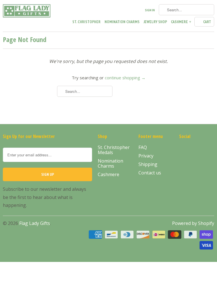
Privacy (145, 156)
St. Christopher (86, 21)
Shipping (147, 164)
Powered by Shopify (193, 223)
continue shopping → (125, 77)
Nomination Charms (122, 21)
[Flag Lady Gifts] (27, 11)
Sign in (150, 10)
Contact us (149, 173)
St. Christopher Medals (114, 150)
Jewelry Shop (155, 21)
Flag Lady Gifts (34, 223)
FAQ (142, 147)
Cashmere (180, 21)
